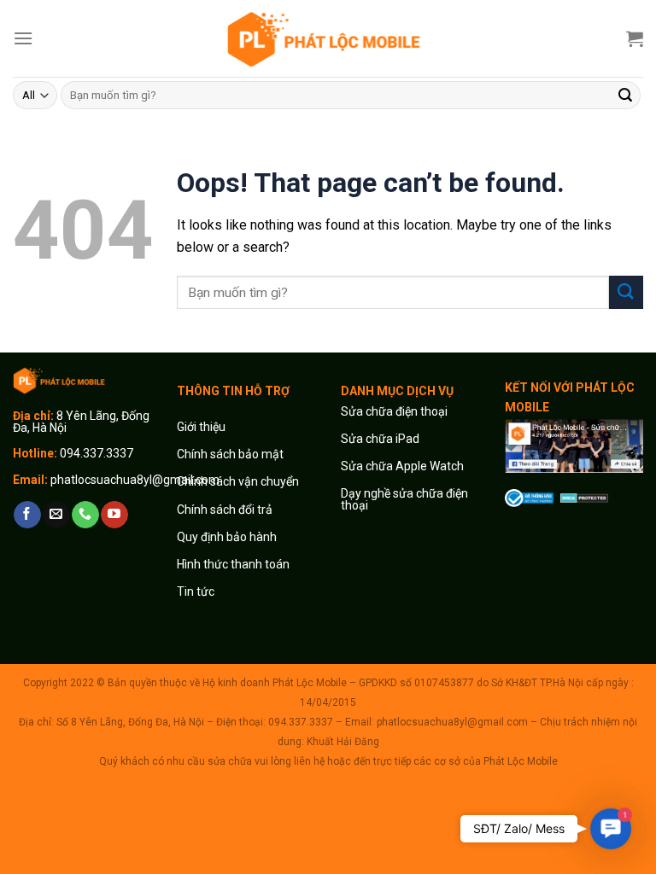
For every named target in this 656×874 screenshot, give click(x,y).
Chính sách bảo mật (230, 454)
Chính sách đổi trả (224, 509)
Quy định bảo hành (227, 537)
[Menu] (23, 38)
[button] (611, 829)
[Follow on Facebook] (27, 514)
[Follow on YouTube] (114, 514)
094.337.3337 (96, 453)
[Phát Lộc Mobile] (328, 38)
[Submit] (625, 95)
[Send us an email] (56, 514)
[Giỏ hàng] (634, 38)
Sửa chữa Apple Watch (402, 466)
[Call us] (85, 514)
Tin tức (195, 591)
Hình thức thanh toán (233, 564)
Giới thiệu (202, 427)
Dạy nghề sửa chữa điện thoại (404, 499)
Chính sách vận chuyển (238, 481)
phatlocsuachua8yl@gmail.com (135, 480)
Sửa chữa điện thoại (394, 411)
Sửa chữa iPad (380, 439)
